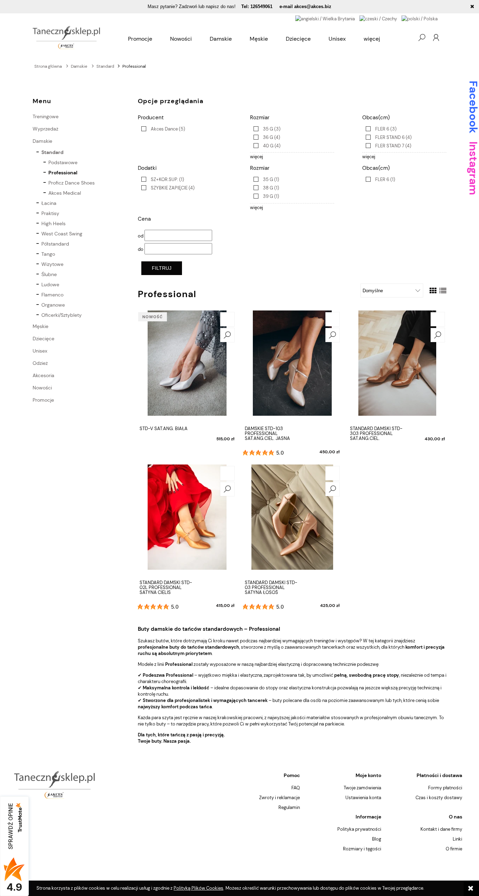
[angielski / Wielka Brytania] (325, 18)
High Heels (53, 223)
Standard (52, 152)
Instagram (473, 168)
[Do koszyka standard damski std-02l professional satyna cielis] (227, 473)
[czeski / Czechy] (378, 18)
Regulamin (289, 807)
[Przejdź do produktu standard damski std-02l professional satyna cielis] (187, 520)
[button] (227, 335)
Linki (457, 839)
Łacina (48, 203)
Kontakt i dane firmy (441, 829)
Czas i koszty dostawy (439, 798)
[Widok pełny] (442, 290)
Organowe (53, 305)
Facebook (473, 107)
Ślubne (49, 274)
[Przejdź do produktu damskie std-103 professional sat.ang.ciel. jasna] (292, 366)
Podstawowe (62, 162)
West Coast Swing (61, 233)
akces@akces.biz (312, 6)
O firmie (454, 849)
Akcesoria (43, 375)
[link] (161, 129)
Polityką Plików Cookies (198, 888)
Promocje (43, 400)
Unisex (40, 351)
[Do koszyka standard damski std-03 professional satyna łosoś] (332, 473)
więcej (256, 157)
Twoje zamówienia (362, 788)
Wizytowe (52, 264)
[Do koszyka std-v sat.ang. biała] (227, 319)
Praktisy (50, 213)
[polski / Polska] (420, 18)
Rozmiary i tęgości (362, 849)
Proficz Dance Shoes (71, 183)
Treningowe (46, 116)
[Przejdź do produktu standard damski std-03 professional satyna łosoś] (292, 520)
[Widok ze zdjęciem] (433, 290)
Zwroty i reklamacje (279, 798)
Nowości (42, 388)
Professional (62, 172)
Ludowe (50, 284)
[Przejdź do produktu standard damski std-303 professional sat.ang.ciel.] (397, 366)
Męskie (40, 326)
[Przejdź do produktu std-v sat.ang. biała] (187, 366)
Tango (48, 254)
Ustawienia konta (363, 798)
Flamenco (52, 295)
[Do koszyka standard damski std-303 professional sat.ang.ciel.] (438, 319)
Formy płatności (445, 788)
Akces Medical (64, 193)
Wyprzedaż (45, 129)
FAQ (295, 788)
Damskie (42, 141)
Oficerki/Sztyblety (61, 315)
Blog (376, 839)
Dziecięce (43, 338)
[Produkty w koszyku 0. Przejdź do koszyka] (407, 37)
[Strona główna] (66, 37)
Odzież (40, 363)
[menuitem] (140, 39)
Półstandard (55, 244)
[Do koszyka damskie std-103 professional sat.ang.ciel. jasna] (332, 319)
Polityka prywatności (359, 829)
